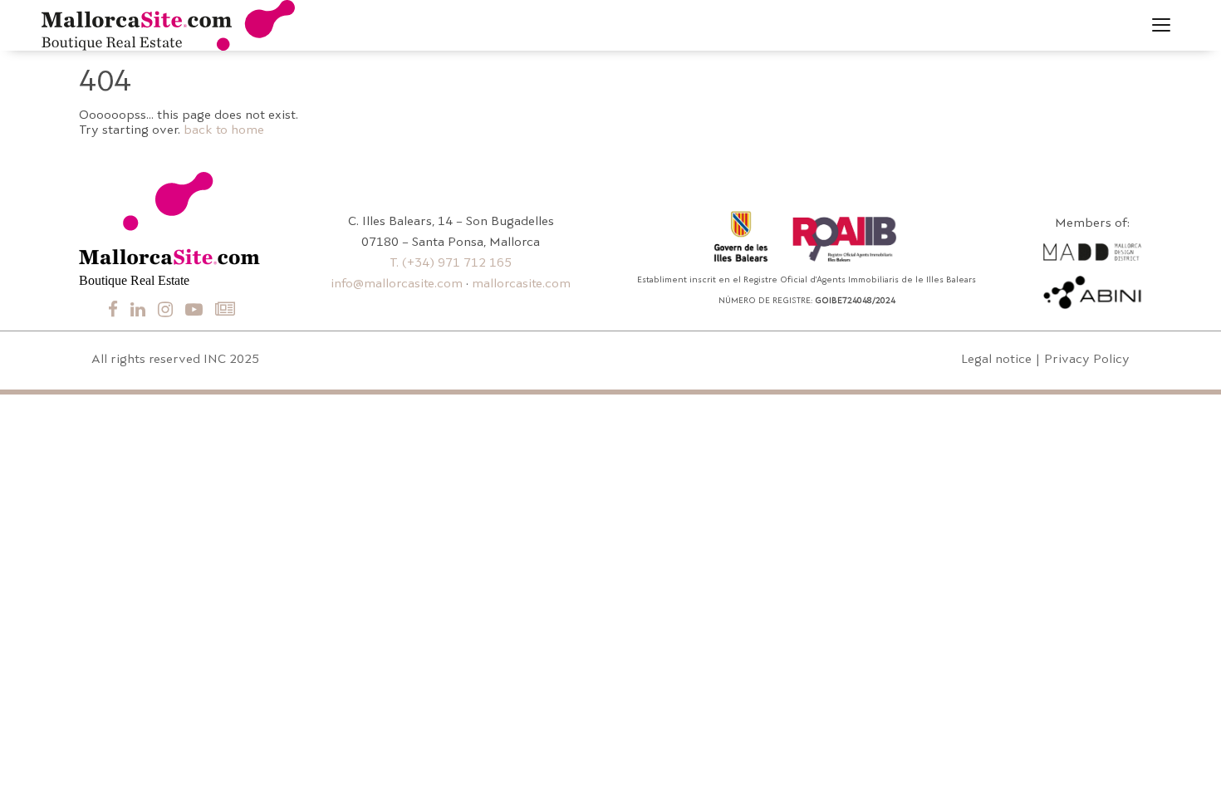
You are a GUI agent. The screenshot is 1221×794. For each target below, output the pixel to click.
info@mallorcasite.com (397, 284)
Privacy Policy (1087, 360)
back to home (224, 131)
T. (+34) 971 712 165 (451, 263)
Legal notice (996, 360)
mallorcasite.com (521, 284)
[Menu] (1161, 25)
